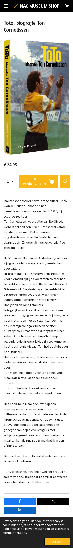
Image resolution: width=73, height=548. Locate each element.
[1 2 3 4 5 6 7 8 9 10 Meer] (10, 181)
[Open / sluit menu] (6, 6)
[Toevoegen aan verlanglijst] (65, 181)
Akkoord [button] (57, 542)
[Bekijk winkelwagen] (66, 6)
